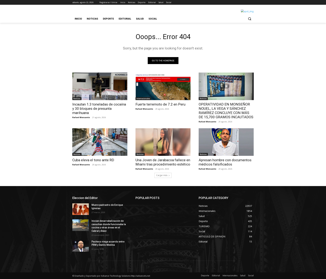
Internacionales (143, 98)
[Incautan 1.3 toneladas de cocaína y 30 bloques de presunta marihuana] (99, 86)
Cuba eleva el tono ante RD (93, 160)
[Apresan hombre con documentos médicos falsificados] (226, 142)
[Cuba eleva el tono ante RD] (99, 142)
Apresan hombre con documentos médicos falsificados (225, 162)
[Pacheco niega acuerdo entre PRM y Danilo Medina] (80, 246)
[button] (250, 19)
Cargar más (161, 175)
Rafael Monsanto (81, 117)
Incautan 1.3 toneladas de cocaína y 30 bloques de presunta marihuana (99, 108)
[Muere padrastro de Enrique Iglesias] (80, 209)
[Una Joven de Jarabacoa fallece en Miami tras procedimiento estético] (163, 142)
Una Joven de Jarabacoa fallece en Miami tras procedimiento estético (162, 162)
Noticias (76, 98)
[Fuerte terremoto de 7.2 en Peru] (163, 86)
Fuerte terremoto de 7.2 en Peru (160, 104)
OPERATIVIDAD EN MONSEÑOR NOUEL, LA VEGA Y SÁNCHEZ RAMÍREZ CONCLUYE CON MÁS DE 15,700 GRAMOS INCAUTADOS (226, 110)
